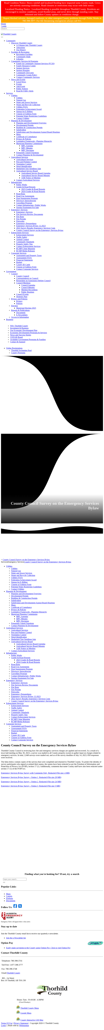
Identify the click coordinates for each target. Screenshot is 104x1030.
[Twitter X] (5, 32)
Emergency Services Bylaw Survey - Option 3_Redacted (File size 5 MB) (30, 786)
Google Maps (25, 1013)
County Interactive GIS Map (31, 1020)
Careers (9, 896)
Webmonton (24, 1025)
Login (4, 26)
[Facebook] (2, 32)
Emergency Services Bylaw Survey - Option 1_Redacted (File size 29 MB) (31, 777)
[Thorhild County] (8, 34)
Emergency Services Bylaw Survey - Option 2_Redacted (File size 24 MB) (31, 782)
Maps (8, 894)
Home (3, 24)
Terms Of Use (6, 1023)
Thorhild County (13, 973)
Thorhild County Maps (29, 1008)
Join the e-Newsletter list (16, 938)
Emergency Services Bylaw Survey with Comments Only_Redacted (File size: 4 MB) (35, 773)
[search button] (4, 882)
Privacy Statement (21, 1023)
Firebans (9, 898)
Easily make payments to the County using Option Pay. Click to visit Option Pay (38, 948)
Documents (10, 901)
